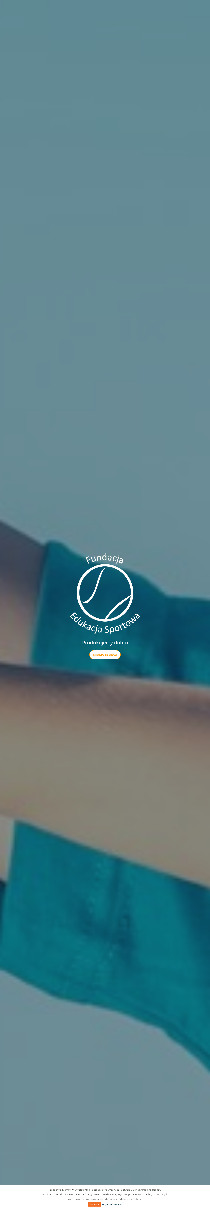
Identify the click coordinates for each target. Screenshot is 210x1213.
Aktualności (47, 9)
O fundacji (65, 9)
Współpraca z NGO (134, 9)
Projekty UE (155, 9)
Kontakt (171, 9)
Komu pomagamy (84, 9)
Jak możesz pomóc (108, 9)
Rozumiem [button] (94, 1204)
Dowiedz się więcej (105, 654)
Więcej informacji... (112, 1203)
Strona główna (27, 9)
